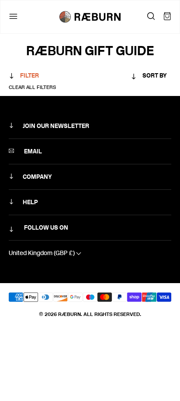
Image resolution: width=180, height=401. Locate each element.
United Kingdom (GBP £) (42, 253)
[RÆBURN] (90, 17)
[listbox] (132, 77)
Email (32, 151)
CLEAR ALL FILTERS (32, 87)
